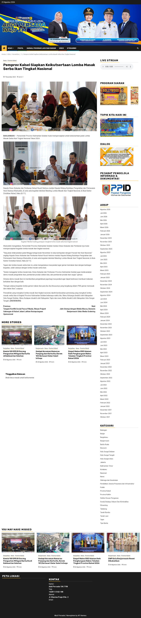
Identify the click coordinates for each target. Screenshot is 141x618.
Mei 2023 (103, 349)
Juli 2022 (103, 385)
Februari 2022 (105, 403)
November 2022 (106, 371)
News (10, 48)
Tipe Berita (104, 523)
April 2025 (103, 267)
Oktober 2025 (105, 245)
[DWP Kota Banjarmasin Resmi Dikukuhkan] (123, 543)
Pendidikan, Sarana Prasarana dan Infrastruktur (117, 484)
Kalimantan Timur (106, 466)
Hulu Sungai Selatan (107, 452)
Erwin (20, 360)
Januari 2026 (104, 235)
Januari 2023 (104, 363)
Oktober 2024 (105, 288)
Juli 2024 (103, 299)
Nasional (103, 473)
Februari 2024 (105, 317)
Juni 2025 (103, 260)
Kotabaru (103, 469)
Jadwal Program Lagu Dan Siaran (41, 48)
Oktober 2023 (105, 331)
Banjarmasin (40, 348)
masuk (16, 378)
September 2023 (106, 335)
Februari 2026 (105, 231)
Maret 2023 (104, 356)
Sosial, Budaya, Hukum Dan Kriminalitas (114, 502)
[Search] (137, 48)
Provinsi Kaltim (105, 495)
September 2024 (106, 292)
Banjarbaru (6, 348)
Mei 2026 (103, 220)
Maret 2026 (104, 227)
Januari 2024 (104, 320)
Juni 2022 (103, 388)
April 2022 (103, 396)
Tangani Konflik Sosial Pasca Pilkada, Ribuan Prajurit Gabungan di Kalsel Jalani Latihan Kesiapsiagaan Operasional (24, 310)
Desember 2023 (106, 324)
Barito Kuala (104, 444)
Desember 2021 (106, 410)
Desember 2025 (106, 238)
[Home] (4, 48)
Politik (102, 487)
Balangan (103, 430)
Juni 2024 (103, 302)
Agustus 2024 (105, 295)
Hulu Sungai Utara (106, 459)
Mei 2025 (103, 263)
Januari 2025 (104, 277)
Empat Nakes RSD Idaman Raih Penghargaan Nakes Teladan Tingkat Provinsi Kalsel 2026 (79, 354)
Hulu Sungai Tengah (107, 455)
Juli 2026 (103, 213)
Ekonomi (103, 448)
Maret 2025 (104, 270)
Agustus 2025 (105, 252)
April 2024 (103, 310)
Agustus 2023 (105, 338)
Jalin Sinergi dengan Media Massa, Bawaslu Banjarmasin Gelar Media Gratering (77, 309)
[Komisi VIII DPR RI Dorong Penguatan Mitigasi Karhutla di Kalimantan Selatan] (17, 335)
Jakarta (103, 462)
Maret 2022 (104, 399)
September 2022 (106, 378)
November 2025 (106, 242)
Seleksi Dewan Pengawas (109, 498)
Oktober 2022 (105, 374)
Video (61, 48)
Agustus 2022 (105, 381)
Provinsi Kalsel (12, 60)
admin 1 (21, 77)
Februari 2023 (105, 360)
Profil (20, 48)
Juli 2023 (103, 342)
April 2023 (103, 353)
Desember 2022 (106, 367)
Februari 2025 (105, 274)
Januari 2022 (104, 406)
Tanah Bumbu (105, 512)
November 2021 (106, 413)
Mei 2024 (103, 306)
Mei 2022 (103, 392)
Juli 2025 (103, 256)
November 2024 (106, 285)
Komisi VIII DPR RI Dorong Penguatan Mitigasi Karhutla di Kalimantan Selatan (16, 353)
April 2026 (103, 224)
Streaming (71, 48)
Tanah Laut (104, 516)
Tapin (102, 520)
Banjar (102, 434)
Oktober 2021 (105, 417)
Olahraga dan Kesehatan (109, 480)
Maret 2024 (104, 313)
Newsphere (70, 615)
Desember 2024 (106, 281)
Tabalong (103, 509)
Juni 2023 (103, 345)
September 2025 (106, 249)
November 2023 (106, 328)
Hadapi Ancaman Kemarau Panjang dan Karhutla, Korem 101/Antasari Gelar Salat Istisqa (49, 354)
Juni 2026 (103, 217)
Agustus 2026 (105, 209)
